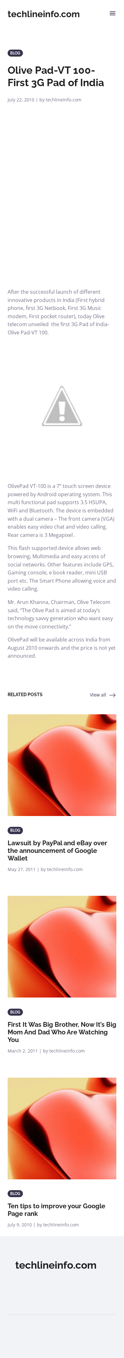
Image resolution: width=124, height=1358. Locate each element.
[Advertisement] (62, 223)
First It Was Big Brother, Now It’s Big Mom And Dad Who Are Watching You (62, 1032)
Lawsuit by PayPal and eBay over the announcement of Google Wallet (57, 850)
